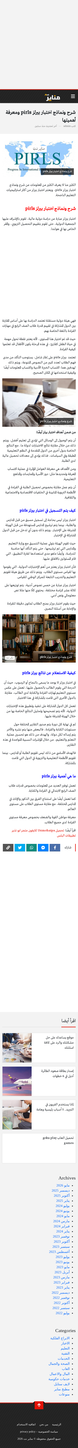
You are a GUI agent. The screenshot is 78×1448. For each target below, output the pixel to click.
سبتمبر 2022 (61, 1308)
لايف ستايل (62, 1384)
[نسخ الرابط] (8, 847)
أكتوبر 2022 (62, 1303)
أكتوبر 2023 (62, 1241)
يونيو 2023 (63, 1262)
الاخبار (65, 1343)
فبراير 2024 (62, 1226)
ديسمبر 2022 (61, 1292)
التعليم (65, 1348)
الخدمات (64, 1358)
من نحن (43, 1424)
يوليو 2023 (63, 1257)
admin (67, 126)
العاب (66, 1369)
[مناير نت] (50, 96)
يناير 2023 (63, 1287)
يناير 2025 (63, 1201)
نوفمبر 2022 (61, 1298)
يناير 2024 (63, 1231)
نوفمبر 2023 (61, 1236)
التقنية (65, 1353)
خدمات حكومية (59, 1379)
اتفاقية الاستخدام (26, 1424)
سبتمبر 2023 (61, 1247)
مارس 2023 (61, 1277)
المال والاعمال (60, 1374)
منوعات (64, 1394)
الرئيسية (56, 1424)
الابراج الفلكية (60, 1338)
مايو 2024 (63, 1216)
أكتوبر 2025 (62, 1195)
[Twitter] (20, 847)
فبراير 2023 (62, 1282)
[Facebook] (55, 847)
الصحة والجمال (59, 1364)
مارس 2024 (61, 1221)
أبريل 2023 (62, 1272)
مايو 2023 (63, 1267)
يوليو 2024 (63, 1206)
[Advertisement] (39, 45)
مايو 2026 (63, 1185)
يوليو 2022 (63, 1313)
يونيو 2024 (63, 1211)
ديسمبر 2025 (61, 1190)
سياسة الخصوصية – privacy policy (39, 1431)
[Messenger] (43, 847)
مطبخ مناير (62, 1389)
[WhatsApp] (31, 847)
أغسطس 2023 (59, 1252)
